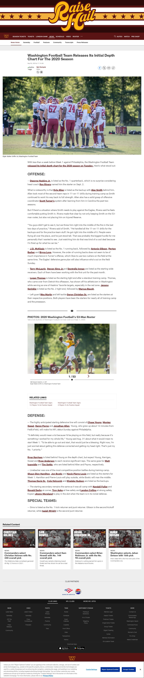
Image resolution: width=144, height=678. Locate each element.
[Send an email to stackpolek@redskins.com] (41, 72)
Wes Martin (46, 294)
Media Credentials (132, 639)
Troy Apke (57, 490)
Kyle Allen (58, 190)
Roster (66, 612)
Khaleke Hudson (75, 481)
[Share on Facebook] (100, 69)
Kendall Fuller (100, 486)
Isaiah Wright (49, 510)
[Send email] (109, 69)
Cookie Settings (91, 669)
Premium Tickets (108, 619)
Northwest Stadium (86, 608)
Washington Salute (132, 621)
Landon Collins (88, 490)
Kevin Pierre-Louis (76, 473)
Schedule (66, 615)
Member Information (108, 638)
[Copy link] (113, 68)
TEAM (66, 608)
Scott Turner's (46, 200)
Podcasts (28, 625)
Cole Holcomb (54, 481)
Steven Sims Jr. (55, 268)
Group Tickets (108, 626)
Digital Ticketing (108, 630)
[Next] (88, 376)
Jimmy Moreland (44, 493)
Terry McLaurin (38, 268)
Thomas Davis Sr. (37, 481)
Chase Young (94, 422)
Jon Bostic (56, 473)
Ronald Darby (35, 490)
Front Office (66, 628)
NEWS (9, 608)
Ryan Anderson (46, 460)
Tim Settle (47, 464)
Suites (108, 634)
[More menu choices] (81, 36)
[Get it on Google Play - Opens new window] (79, 649)
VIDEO (28, 608)
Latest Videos (28, 612)
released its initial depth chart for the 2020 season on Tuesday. (60, 165)
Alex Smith (96, 190)
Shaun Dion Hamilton (39, 473)
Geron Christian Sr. (77, 294)
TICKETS (108, 608)
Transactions (66, 636)
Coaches (66, 625)
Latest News (9, 612)
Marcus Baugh (86, 288)
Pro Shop (132, 636)
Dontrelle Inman (76, 268)
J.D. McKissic (37, 248)
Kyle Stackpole (41, 67)
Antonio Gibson (99, 248)
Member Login (108, 612)
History (66, 639)
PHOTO (47, 608)
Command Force (132, 625)
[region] (72, 669)
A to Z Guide (86, 617)
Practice (47, 621)
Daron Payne (42, 425)
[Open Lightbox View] (72, 355)
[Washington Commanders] (72, 659)
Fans (47, 628)
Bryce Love (45, 252)
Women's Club (132, 632)
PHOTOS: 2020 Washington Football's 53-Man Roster (61, 317)
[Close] (140, 669)
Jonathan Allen (62, 425)
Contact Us (132, 612)
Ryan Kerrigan (35, 457)
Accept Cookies (128, 669)
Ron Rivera (45, 184)
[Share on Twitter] (104, 69)
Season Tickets (108, 615)
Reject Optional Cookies (110, 669)
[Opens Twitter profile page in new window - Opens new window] (38, 72)
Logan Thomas (37, 278)
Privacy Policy (48, 676)
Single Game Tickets (108, 623)
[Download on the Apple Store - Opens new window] (64, 648)
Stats (66, 632)
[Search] (115, 36)
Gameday (9, 615)
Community (9, 630)
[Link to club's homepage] (6, 36)
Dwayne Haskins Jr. (40, 180)
